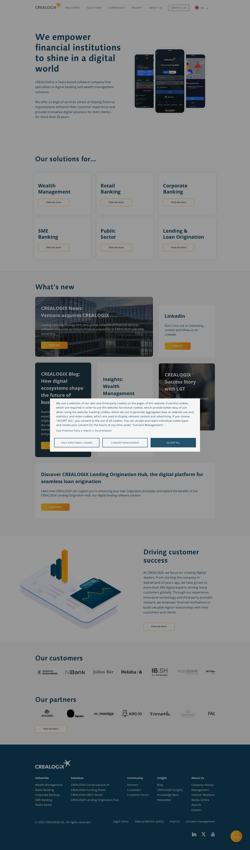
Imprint (87, 430)
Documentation (103, 430)
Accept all (173, 442)
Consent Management (125, 442)
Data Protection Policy (68, 430)
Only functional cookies (77, 442)
